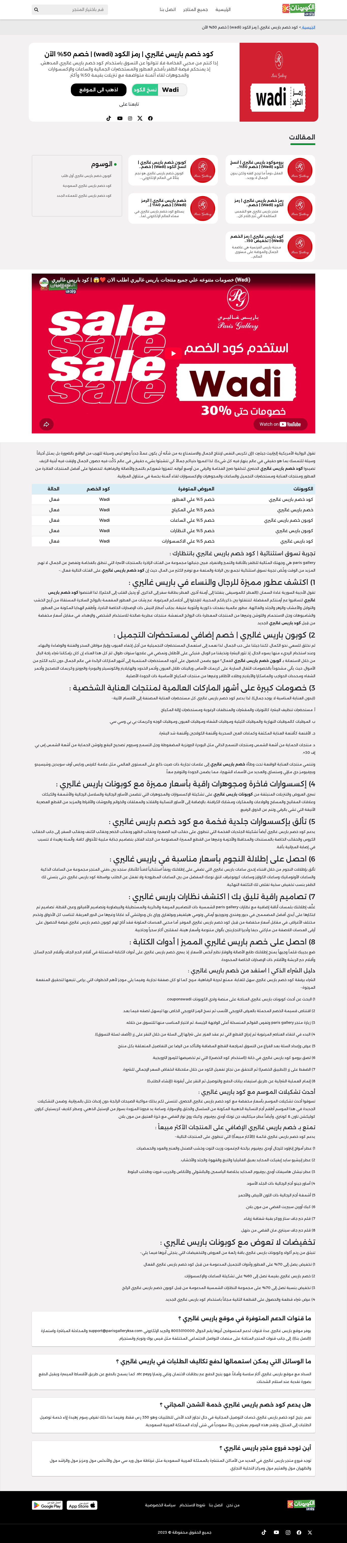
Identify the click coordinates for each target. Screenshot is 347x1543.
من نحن (233, 1505)
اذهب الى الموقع (98, 90)
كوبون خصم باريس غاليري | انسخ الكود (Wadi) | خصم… (162, 164)
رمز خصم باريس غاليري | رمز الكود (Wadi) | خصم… (258, 202)
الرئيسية (223, 9)
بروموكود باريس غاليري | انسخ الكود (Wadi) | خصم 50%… (256, 164)
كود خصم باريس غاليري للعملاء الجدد (84, 195)
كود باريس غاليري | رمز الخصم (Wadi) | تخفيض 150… (256, 238)
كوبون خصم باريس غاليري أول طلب (86, 176)
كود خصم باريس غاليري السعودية (87, 186)
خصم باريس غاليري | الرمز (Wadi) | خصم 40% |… (163, 202)
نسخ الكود (145, 90)
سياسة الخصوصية (160, 1505)
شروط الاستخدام (192, 1505)
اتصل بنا (168, 9)
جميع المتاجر (195, 9)
